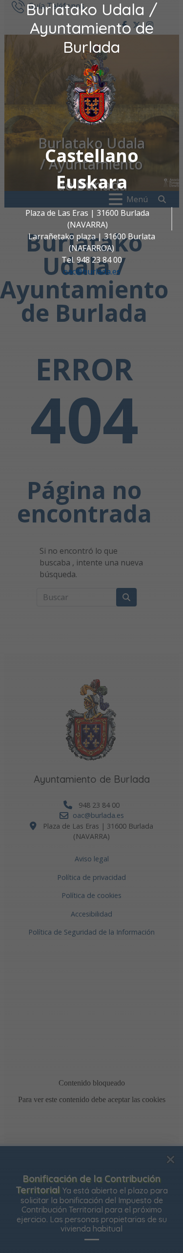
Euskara (91, 182)
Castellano (92, 155)
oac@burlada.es (92, 271)
